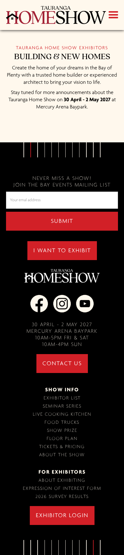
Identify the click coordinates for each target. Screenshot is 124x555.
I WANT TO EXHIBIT (62, 251)
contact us (62, 364)
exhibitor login (62, 516)
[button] (113, 15)
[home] (54, 15)
